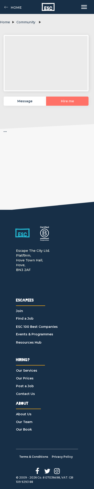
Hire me (67, 101)
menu (84, 7)
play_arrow (13, 22)
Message (24, 101)
